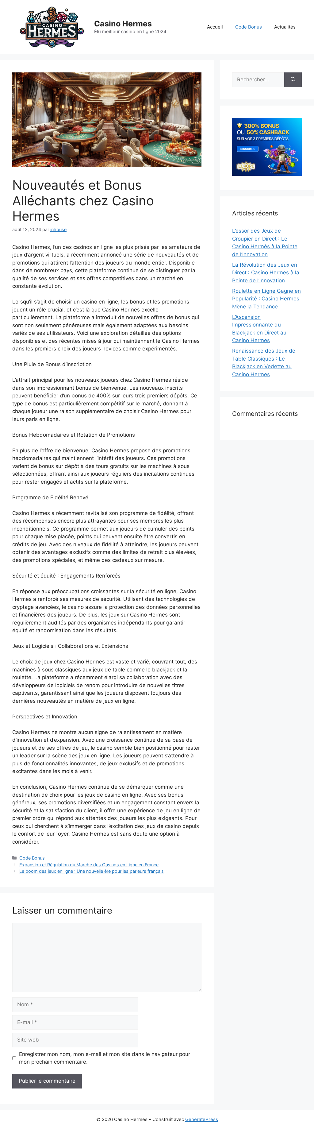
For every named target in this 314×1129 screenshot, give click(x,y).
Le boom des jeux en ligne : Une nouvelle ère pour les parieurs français (91, 871)
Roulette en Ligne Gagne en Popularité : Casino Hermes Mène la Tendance (266, 299)
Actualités (285, 27)
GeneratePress (201, 1119)
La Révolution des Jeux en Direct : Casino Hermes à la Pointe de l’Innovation (265, 273)
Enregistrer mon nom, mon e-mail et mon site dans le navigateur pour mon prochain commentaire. (104, 1058)
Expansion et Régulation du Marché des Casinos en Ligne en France (89, 864)
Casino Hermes (123, 23)
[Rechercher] (293, 79)
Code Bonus (248, 27)
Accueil (215, 27)
